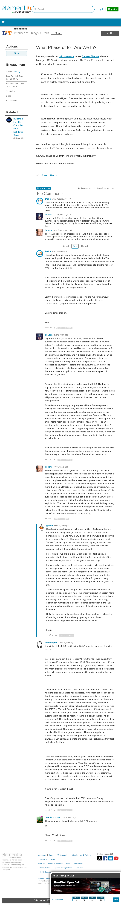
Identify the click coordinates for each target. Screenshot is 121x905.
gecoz (49, 525)
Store (52, 859)
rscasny (16, 72)
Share (16, 53)
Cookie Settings (45, 872)
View (116, 899)
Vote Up (46, 327)
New (112, 33)
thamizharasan (53, 817)
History (53, 175)
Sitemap (80, 868)
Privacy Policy (44, 868)
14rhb (48, 199)
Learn (51, 855)
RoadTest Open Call (63, 875)
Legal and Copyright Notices (63, 868)
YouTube (116, 858)
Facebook (105, 858)
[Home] (17, 9)
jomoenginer (52, 642)
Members (42, 855)
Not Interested (57, 899)
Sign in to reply (43, 188)
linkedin (110, 858)
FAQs (68, 863)
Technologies (20, 28)
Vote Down (51, 327)
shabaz (49, 214)
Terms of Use (78, 863)
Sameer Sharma (90, 56)
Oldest (66, 246)
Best (75, 246)
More (57, 33)
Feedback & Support (55, 863)
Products (43, 859)
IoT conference (66, 56)
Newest (84, 246)
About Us (41, 863)
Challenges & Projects (81, 855)
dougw (49, 230)
